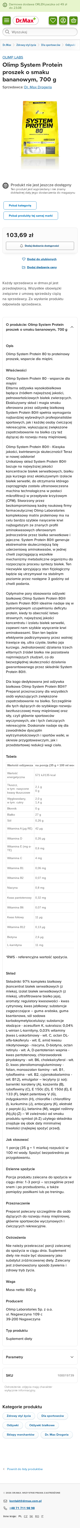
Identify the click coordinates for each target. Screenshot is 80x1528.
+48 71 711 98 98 (22, 1508)
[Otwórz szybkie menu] (6, 20)
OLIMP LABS (12, 57)
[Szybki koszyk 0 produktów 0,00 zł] (73, 20)
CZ (25, 1516)
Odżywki (13, 1425)
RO (37, 1516)
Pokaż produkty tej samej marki (31, 215)
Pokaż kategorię (20, 205)
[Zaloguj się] (63, 20)
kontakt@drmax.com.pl (25, 1500)
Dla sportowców (52, 1415)
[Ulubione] (53, 20)
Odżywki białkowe (42, 1425)
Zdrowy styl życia (19, 1415)
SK (31, 1516)
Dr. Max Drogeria (38, 87)
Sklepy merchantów (20, 1434)
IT (42, 1516)
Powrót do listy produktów (25, 1469)
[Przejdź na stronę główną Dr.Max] (26, 20)
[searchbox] (40, 32)
